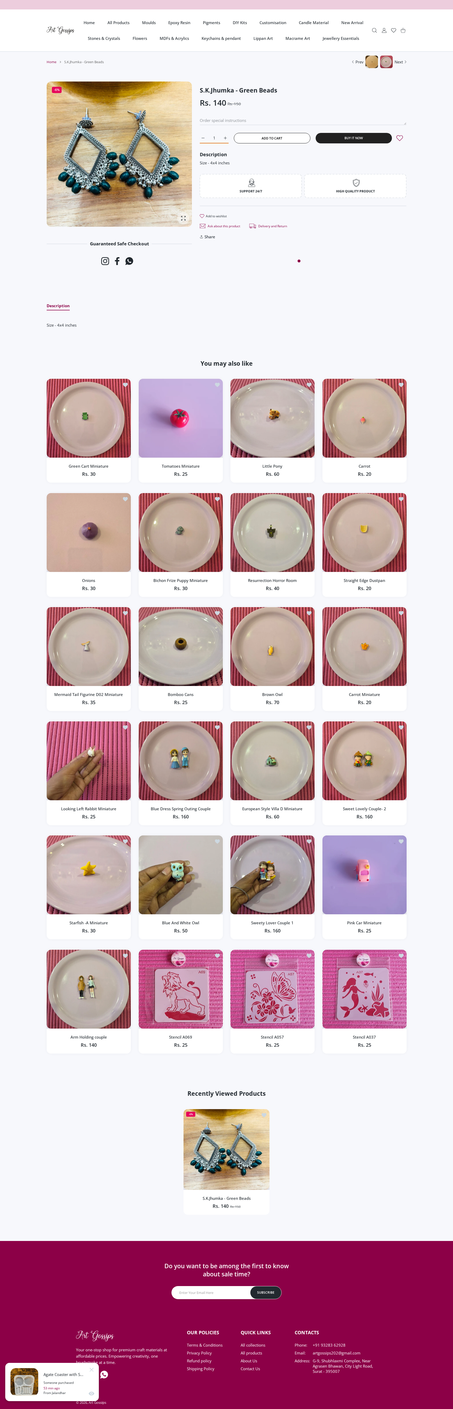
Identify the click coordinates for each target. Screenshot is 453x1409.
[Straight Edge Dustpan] (364, 532)
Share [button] (209, 236)
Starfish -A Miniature (88, 922)
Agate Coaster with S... (63, 1374)
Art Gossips (97, 1402)
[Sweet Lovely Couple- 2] (364, 760)
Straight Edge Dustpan (364, 580)
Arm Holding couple (89, 1036)
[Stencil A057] (272, 989)
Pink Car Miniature (364, 922)
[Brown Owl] (272, 646)
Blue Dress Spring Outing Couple (180, 808)
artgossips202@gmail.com (336, 1353)
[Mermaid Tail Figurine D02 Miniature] (89, 646)
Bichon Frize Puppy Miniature (180, 580)
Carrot (364, 466)
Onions (88, 580)
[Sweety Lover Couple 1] (272, 874)
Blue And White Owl (180, 922)
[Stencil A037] (364, 989)
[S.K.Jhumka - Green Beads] (226, 1149)
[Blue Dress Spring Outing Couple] (181, 760)
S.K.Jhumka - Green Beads (227, 1198)
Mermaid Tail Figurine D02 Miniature (88, 694)
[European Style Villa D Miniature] (272, 760)
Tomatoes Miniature (180, 466)
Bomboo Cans (180, 694)
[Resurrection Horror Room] (272, 532)
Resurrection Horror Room (272, 580)
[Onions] (89, 532)
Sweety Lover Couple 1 (272, 922)
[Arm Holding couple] (89, 989)
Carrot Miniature (364, 694)
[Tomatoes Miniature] (181, 418)
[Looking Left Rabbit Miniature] (89, 760)
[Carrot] (364, 418)
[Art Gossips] (60, 30)
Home (51, 62)
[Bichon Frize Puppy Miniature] (181, 532)
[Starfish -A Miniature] (89, 874)
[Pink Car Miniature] (364, 874)
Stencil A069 (180, 1036)
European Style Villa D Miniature (272, 808)
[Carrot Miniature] (364, 646)
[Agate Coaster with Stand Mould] (24, 1382)
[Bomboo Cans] (181, 646)
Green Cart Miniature (89, 466)
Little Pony (272, 466)
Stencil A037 (364, 1036)
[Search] (374, 30)
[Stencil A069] (181, 989)
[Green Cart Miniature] (89, 418)
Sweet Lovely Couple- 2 (364, 808)
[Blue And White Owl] (181, 874)
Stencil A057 (272, 1036)
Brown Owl (272, 694)
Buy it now (353, 138)
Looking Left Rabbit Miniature (88, 808)
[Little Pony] (272, 418)
